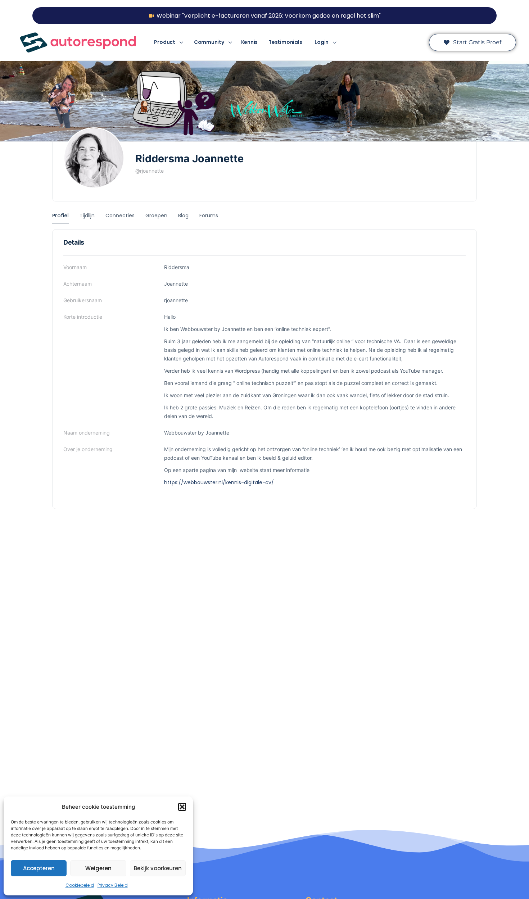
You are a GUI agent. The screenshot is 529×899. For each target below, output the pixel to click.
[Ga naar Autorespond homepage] (78, 42)
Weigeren (98, 868)
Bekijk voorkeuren (158, 868)
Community (209, 42)
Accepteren (39, 868)
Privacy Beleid (113, 885)
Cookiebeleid (79, 885)
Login (322, 42)
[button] (182, 807)
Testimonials (285, 42)
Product (164, 42)
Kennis (249, 42)
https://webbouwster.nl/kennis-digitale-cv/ (219, 482)
